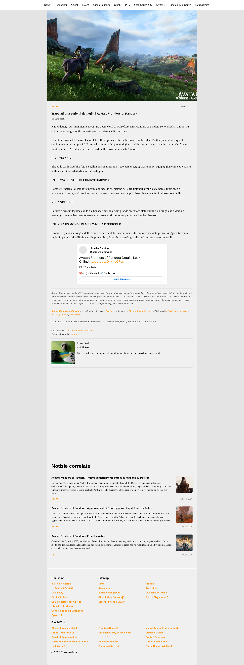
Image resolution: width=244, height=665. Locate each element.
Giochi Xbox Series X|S (111, 597)
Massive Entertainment (139, 311)
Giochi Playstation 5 (157, 597)
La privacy (57, 592)
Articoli (74, 4)
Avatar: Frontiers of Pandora (65, 311)
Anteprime (151, 588)
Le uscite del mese (156, 592)
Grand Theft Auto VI (62, 632)
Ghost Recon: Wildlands (159, 646)
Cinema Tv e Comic (180, 4)
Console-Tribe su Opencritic (67, 610)
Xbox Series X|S (143, 4)
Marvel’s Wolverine (156, 641)
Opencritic (57, 615)
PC (52, 314)
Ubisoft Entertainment (176, 311)
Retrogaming (202, 4)
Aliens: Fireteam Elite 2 (64, 628)
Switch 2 (160, 4)
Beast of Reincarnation (64, 637)
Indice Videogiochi (109, 592)
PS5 (127, 4)
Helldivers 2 (58, 646)
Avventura (110, 311)
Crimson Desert (154, 632)
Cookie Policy (59, 597)
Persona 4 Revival (108, 646)
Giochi (117, 4)
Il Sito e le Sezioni (61, 583)
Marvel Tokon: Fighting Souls (162, 628)
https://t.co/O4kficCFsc (106, 261)
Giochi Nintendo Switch (111, 601)
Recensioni (61, 4)
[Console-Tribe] (20, 5)
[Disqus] (122, 416)
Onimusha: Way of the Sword (114, 632)
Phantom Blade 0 (108, 628)
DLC (53, 554)
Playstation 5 (62, 314)
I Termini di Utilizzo (62, 606)
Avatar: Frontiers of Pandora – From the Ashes (78, 536)
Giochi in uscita (101, 4)
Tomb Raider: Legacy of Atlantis (69, 641)
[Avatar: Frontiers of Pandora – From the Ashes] (184, 543)
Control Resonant (156, 637)
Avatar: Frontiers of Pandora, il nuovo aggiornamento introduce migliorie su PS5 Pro (100, 477)
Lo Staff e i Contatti (62, 588)
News (47, 4)
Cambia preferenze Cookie (66, 601)
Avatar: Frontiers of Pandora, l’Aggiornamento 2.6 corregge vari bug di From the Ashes (101, 508)
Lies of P (103, 637)
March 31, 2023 (87, 266)
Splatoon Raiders (108, 641)
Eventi (85, 4)
